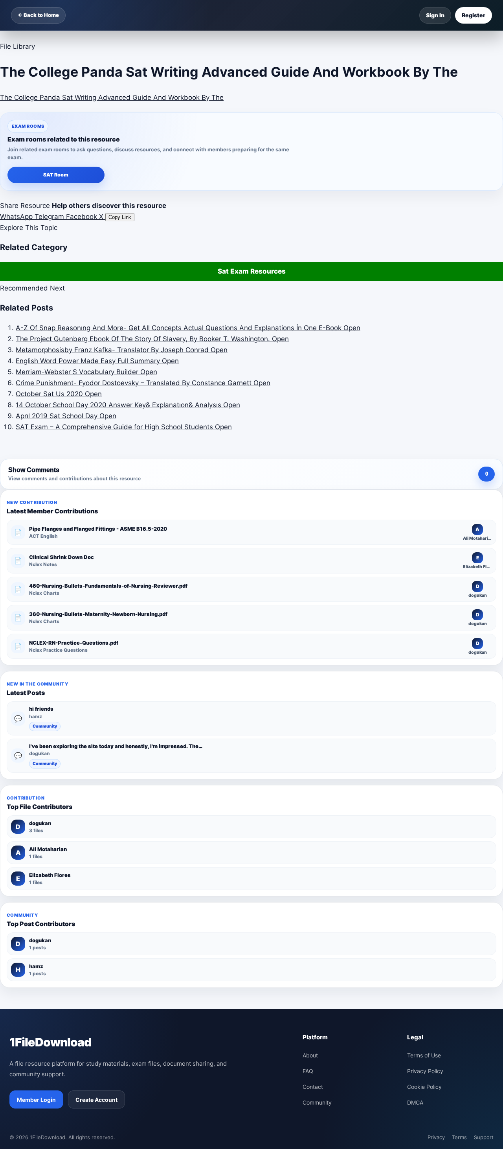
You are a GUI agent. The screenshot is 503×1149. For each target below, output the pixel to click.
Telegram (50, 217)
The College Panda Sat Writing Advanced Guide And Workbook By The (112, 97)
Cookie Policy (424, 1086)
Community (45, 726)
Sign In (435, 15)
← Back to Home (38, 15)
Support (484, 1137)
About (310, 1055)
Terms (459, 1137)
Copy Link (119, 217)
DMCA (415, 1102)
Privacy (436, 1137)
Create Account (96, 1099)
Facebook (82, 217)
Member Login (36, 1099)
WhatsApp (17, 217)
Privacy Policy (425, 1071)
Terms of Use (424, 1055)
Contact (313, 1086)
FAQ (308, 1071)
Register (473, 15)
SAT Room (55, 175)
